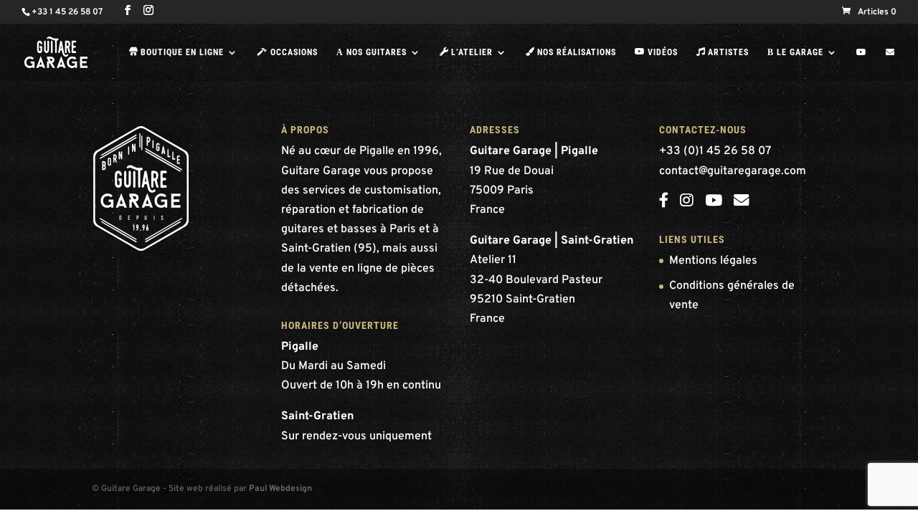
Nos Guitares (371, 52)
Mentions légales (713, 261)
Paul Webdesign (280, 488)
